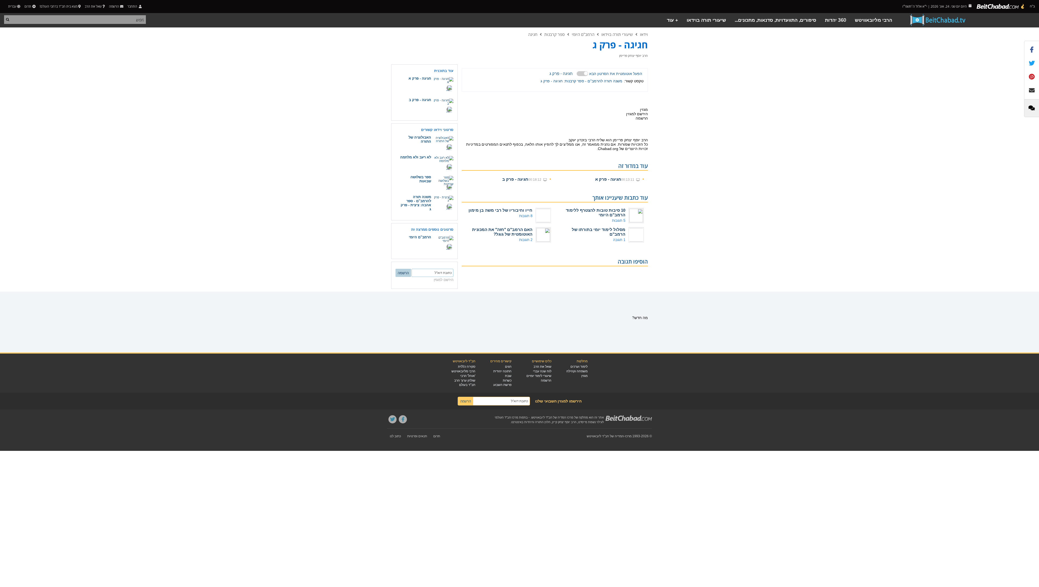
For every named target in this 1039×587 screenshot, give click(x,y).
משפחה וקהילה (577, 371)
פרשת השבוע (502, 385)
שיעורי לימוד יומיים (538, 376)
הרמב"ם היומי (583, 34)
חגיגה (532, 34)
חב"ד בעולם (467, 385)
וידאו (644, 34)
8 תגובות (525, 216)
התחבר (132, 6)
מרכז (628, 436)
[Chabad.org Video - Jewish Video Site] (938, 20)
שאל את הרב (93, 6)
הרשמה (546, 380)
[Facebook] (403, 419)
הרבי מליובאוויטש (873, 20)
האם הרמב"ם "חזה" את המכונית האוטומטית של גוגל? (502, 231)
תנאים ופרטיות (417, 436)
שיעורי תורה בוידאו (706, 20)
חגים (508, 367)
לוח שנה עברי (542, 371)
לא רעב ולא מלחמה (415, 157)
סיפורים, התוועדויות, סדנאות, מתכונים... (775, 20)
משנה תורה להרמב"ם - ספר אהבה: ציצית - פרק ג (416, 203)
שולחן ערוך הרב (464, 380)
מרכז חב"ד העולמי (506, 417)
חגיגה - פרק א (608, 179)
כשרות (507, 380)
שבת (508, 376)
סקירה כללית (466, 367)
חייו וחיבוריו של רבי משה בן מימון (500, 210)
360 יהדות (835, 20)
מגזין (584, 376)
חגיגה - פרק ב (515, 179)
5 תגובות (618, 220)
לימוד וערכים (579, 367)
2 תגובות (525, 240)
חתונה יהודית (502, 371)
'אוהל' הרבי (467, 376)
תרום (27, 6)
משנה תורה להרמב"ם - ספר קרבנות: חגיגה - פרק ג (581, 81)
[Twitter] (392, 419)
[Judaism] (1001, 6)
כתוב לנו (395, 436)
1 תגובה (619, 240)
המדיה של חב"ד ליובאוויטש (605, 436)
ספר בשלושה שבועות (420, 179)
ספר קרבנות (554, 34)
